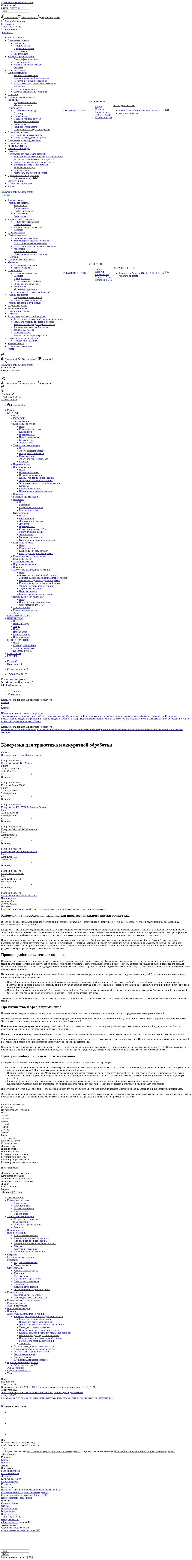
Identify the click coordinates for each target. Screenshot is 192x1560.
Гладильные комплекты (22, 721)
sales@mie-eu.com (13, 685)
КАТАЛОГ (18, 418)
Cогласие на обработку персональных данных (24, 1492)
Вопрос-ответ (8, 1511)
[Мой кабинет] (2, 355)
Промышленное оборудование (34, 602)
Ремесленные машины (147, 729)
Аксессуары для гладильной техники (38, 575)
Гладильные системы (30, 429)
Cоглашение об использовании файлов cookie (24, 1495)
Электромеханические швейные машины (115, 729)
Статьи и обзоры (9, 1503)
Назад (16, 415)
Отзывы (5, 1506)
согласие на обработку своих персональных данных (53, 1451)
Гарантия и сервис (10, 1470)
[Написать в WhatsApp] (3, 375)
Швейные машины (29, 472)
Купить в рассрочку (11, 1479)
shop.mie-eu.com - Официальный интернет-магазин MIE (20, 1529)
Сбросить (18, 1192)
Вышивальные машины (13, 729)
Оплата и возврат (10, 1473)
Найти (5, 1554)
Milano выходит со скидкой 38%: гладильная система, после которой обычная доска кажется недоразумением (57, 1398)
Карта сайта (7, 1487)
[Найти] (2, 14)
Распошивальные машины (126, 716)
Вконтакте (16, 691)
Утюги (37, 721)
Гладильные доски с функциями (25, 718)
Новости (5, 1462)
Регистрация (7, 24)
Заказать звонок (9, 399)
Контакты (6, 1484)
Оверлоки (107, 716)
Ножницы (108, 718)
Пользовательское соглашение (16, 1497)
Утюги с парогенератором (32, 450)
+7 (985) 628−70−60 (11, 26)
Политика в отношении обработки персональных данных (30, 1489)
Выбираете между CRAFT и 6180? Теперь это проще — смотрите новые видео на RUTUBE (48, 1387)
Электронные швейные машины (77, 729)
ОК (30, 1557)
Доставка (6, 1476)
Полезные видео (9, 1508)
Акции (4, 1465)
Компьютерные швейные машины (43, 729)
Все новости (7, 1381)
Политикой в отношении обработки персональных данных (144, 1451)
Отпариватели (26, 518)
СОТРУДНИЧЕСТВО (24, 645)
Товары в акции (9, 716)
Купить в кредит (9, 1481)
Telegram (15, 694)
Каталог (5, 1460)
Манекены (24, 505)
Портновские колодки (91, 718)
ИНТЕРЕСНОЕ (21, 623)
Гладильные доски (51, 718)
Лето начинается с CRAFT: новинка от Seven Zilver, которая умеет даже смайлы (42, 1392)
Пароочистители (74, 716)
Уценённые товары (70, 718)
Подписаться (8, 1454)
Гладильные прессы (29, 548)
